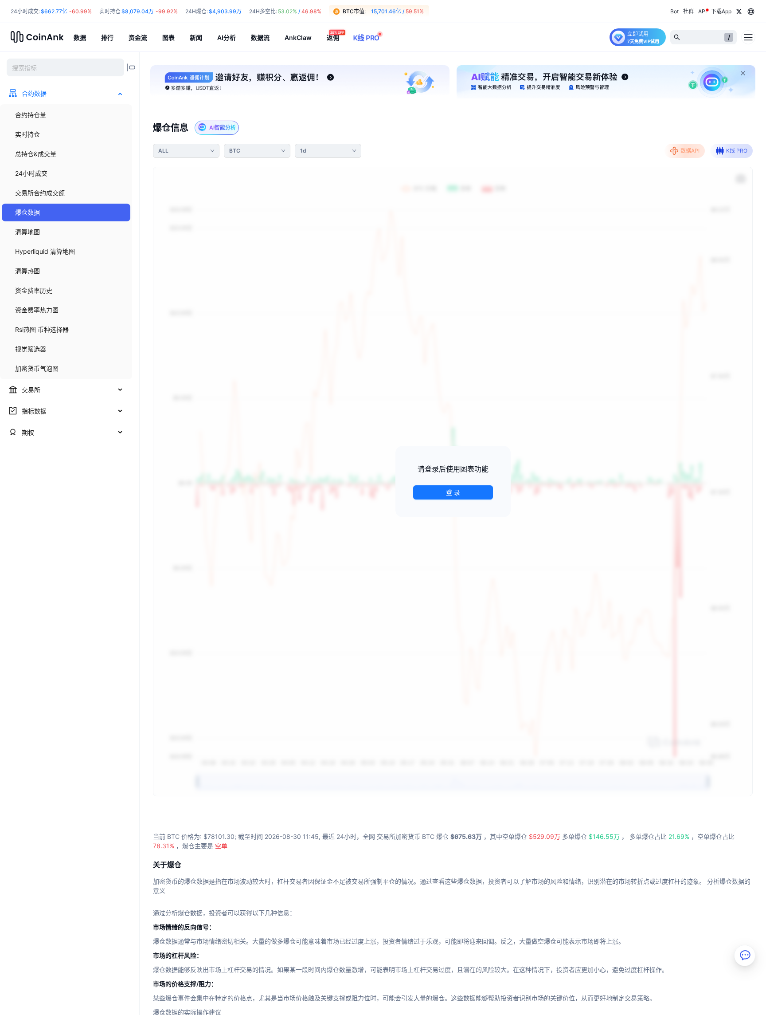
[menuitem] (66, 115)
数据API (690, 150)
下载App (721, 11)
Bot (674, 11)
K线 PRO (736, 150)
